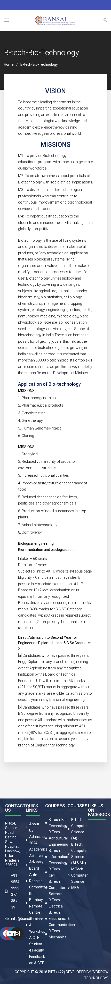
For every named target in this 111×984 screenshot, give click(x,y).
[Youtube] (9, 933)
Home (9, 64)
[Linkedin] (13, 933)
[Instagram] (17, 933)
